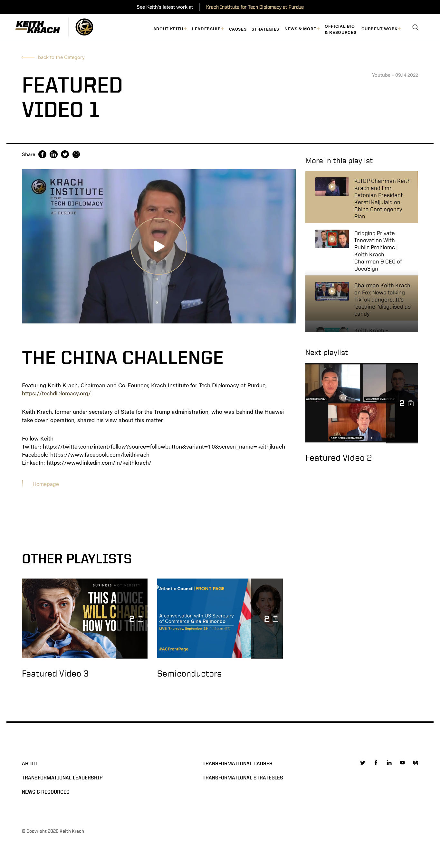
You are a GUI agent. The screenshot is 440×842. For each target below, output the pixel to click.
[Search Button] (415, 27)
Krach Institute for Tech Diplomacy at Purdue (255, 7)
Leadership (206, 28)
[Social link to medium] (415, 762)
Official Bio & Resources (340, 29)
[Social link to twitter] (362, 762)
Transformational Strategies (243, 777)
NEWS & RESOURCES (46, 792)
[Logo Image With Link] (84, 27)
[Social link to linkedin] (389, 762)
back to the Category (61, 57)
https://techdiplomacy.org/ (56, 393)
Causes (238, 29)
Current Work (379, 28)
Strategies (265, 29)
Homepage (46, 484)
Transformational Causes (238, 763)
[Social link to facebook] (375, 762)
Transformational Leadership (62, 777)
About (30, 763)
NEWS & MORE (300, 28)
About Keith (168, 28)
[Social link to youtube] (402, 762)
